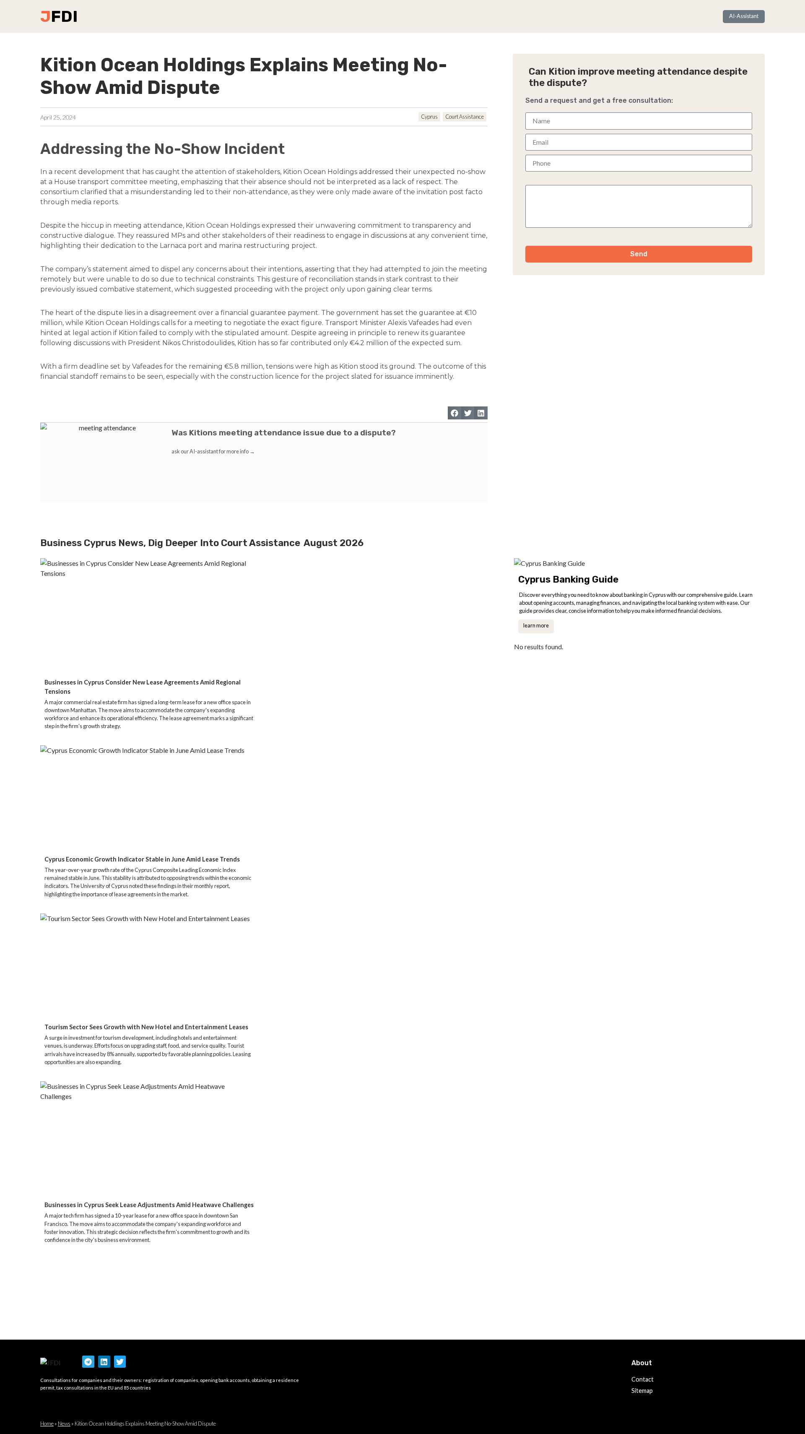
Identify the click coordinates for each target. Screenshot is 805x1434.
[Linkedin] (104, 1362)
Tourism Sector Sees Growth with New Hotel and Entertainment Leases (146, 1027)
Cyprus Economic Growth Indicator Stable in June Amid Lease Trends (142, 859)
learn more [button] (536, 625)
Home (47, 1423)
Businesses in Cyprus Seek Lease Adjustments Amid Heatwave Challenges (149, 1204)
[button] (454, 413)
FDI (64, 16)
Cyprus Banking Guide (568, 579)
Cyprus (429, 116)
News (64, 1423)
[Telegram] (88, 1362)
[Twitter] (120, 1362)
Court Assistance (464, 116)
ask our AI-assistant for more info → (213, 451)
